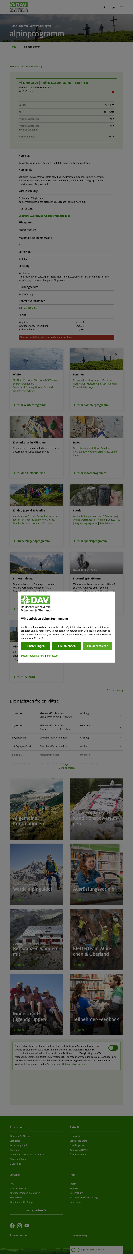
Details (38, 638)
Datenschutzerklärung (32, 655)
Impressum (52, 655)
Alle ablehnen (67, 646)
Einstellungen (36, 646)
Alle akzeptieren (97, 646)
